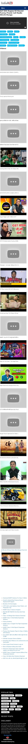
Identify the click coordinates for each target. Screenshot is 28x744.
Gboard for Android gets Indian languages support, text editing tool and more (13, 649)
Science (4, 42)
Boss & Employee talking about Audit (12, 646)
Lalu (17, 31)
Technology (5, 40)
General (16, 701)
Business (5, 698)
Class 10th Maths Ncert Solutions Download (14, 656)
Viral (16, 37)
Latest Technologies (8, 695)
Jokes (22, 37)
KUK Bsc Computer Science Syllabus (12, 638)
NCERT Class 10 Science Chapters (11, 609)
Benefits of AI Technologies (9, 604)
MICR (20, 706)
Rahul (3, 31)
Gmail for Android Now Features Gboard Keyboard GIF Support (13, 600)
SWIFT (4, 709)
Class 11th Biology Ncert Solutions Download (14, 615)
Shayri (21, 45)
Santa (3, 45)
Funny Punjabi (14, 42)
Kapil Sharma (12, 45)
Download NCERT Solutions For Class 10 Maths (15, 598)
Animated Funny (6, 37)
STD (11, 709)
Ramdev (4, 34)
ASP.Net (19, 695)
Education (15, 40)
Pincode (14, 704)
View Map (5, 704)
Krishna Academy (7, 621)
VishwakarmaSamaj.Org (7, 741)
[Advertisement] (14, 583)
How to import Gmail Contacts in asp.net (13, 644)
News (13, 698)
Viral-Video (5, 712)
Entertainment (6, 701)
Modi (10, 31)
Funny (12, 34)
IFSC (13, 706)
